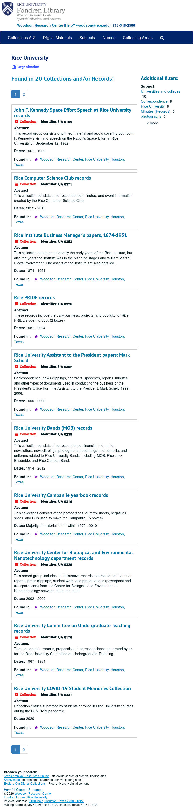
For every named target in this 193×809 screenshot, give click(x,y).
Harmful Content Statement (23, 789)
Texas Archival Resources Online (26, 776)
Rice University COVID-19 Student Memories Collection (72, 688)
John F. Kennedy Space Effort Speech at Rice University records (72, 113)
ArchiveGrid (12, 779)
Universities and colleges (160, 91)
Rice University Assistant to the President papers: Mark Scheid (72, 358)
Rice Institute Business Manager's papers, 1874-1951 (70, 235)
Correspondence (155, 101)
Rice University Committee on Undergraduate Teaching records (72, 628)
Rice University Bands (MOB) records (53, 427)
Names (109, 37)
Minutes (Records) (156, 111)
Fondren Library (14, 797)
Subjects (87, 37)
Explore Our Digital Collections (25, 783)
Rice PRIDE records (34, 297)
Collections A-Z (21, 37)
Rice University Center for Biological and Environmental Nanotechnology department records (73, 555)
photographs (151, 116)
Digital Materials (57, 37)
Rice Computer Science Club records (52, 178)
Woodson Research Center (40, 25)
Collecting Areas (138, 37)
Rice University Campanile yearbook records (61, 495)
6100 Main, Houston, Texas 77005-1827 (56, 801)
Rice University (153, 106)
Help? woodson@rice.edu (87, 25)
